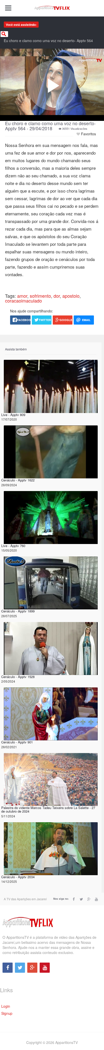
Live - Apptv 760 (13, 545)
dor (57, 295)
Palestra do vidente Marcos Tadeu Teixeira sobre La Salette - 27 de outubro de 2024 (48, 809)
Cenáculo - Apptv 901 (17, 742)
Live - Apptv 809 (13, 414)
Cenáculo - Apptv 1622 (18, 480)
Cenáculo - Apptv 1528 (18, 676)
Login (5, 1006)
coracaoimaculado (23, 300)
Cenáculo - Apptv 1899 (18, 611)
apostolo (71, 295)
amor (22, 295)
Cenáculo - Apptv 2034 (18, 876)
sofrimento (40, 295)
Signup (6, 1013)
